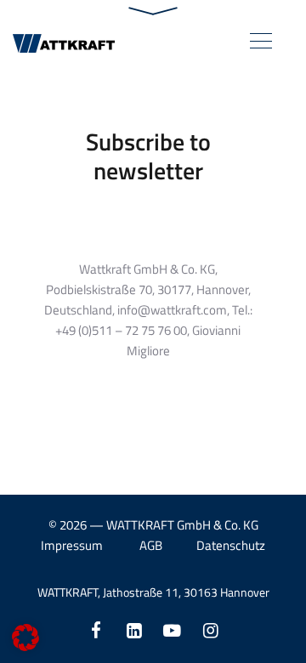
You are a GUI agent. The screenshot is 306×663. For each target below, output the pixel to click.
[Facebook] (95, 630)
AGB (150, 545)
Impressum (72, 545)
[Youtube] (172, 630)
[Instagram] (210, 630)
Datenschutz (230, 545)
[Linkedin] (133, 630)
